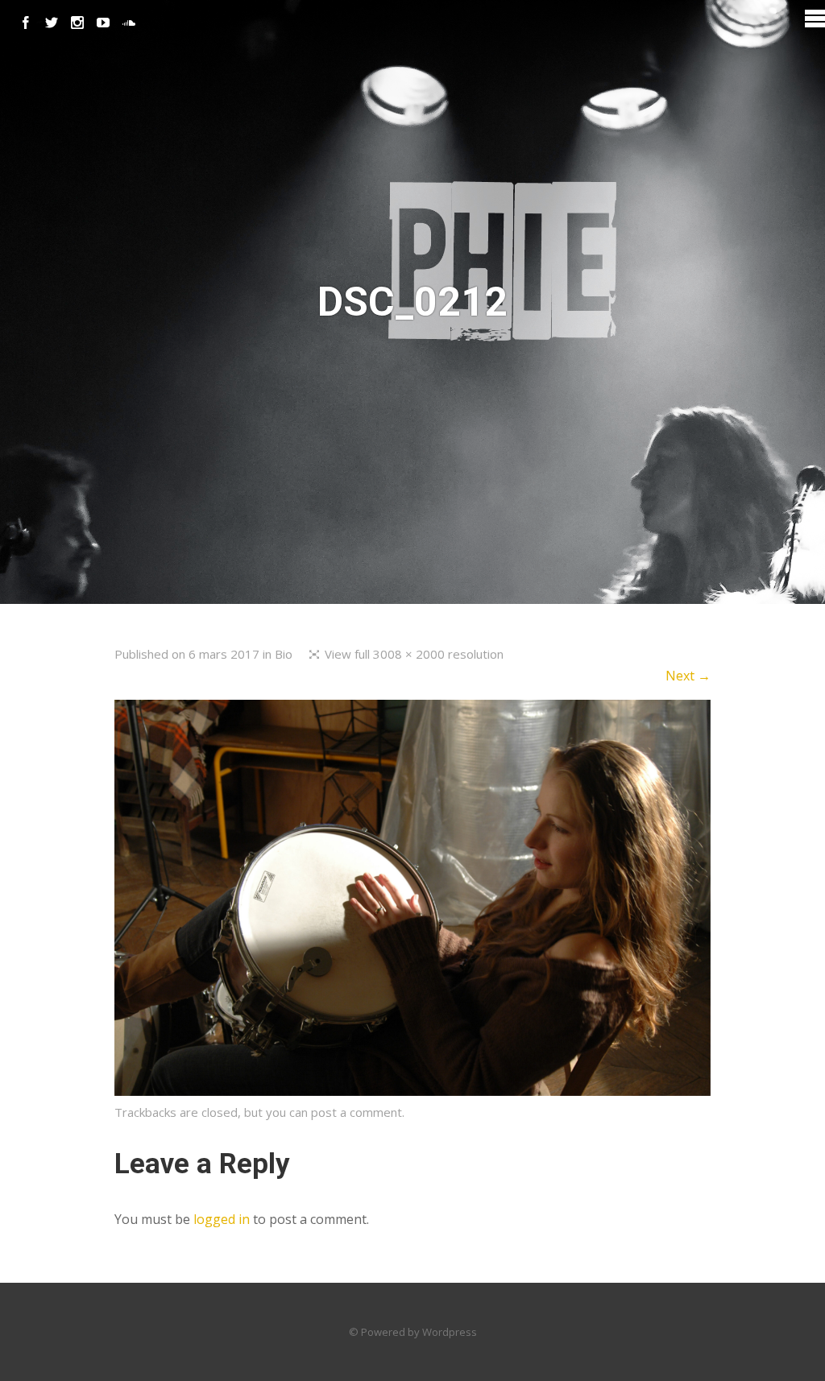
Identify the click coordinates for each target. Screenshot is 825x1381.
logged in (221, 1219)
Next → (688, 675)
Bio (283, 654)
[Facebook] (25, 22)
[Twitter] (51, 22)
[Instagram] (77, 22)
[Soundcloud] (128, 22)
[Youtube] (103, 22)
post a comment (356, 1112)
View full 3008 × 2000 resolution (414, 654)
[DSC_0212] (412, 1091)
